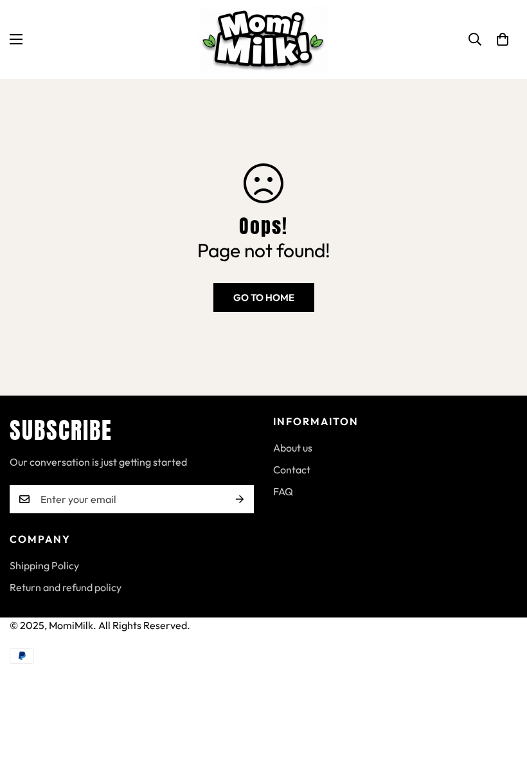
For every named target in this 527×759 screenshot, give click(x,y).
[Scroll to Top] (502, 689)
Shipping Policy (44, 565)
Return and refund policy (65, 587)
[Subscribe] (240, 499)
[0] (502, 39)
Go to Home (263, 297)
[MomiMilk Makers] (263, 39)
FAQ (283, 491)
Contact (291, 469)
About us (292, 447)
